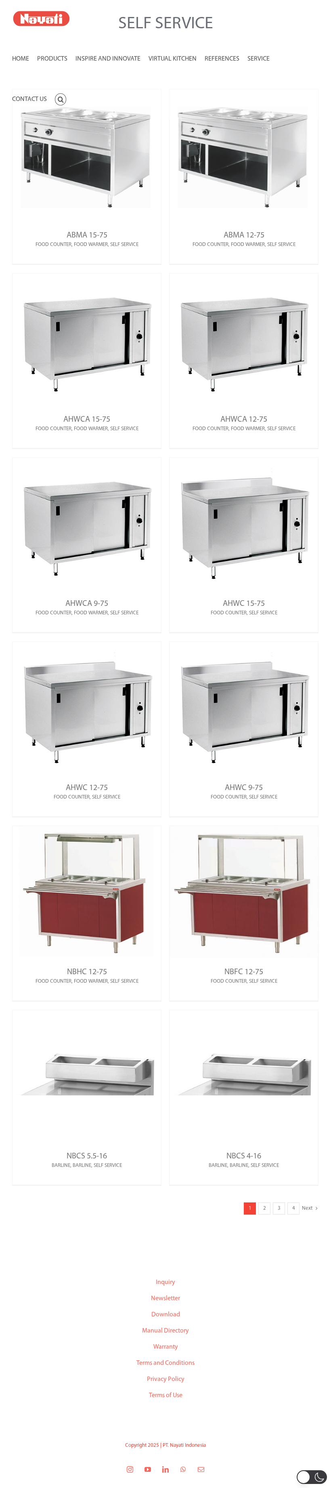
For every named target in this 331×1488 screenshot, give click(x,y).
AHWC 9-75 (244, 788)
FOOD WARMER (91, 244)
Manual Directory (165, 1331)
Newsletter (165, 1298)
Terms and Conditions (165, 1363)
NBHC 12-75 (87, 972)
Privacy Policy (165, 1379)
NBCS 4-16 (243, 1156)
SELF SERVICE (124, 244)
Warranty (165, 1347)
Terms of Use (165, 1395)
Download (165, 1314)
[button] (60, 98)
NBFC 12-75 (243, 972)
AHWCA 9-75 (86, 604)
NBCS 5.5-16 (87, 1156)
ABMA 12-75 (244, 235)
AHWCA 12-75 (243, 420)
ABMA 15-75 (87, 235)
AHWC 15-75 (244, 604)
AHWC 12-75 (87, 788)
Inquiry (165, 1282)
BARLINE (61, 1165)
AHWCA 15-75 (86, 420)
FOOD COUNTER (53, 244)
